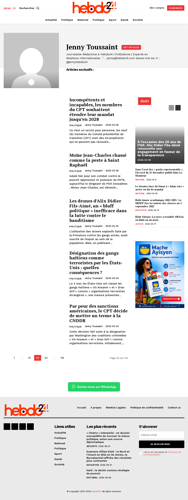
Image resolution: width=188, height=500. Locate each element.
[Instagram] (14, 426)
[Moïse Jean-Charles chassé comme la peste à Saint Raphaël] (35, 171)
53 (46, 357)
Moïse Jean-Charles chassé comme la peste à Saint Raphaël (97, 160)
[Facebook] (7, 426)
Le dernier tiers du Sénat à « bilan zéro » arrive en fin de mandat (159, 188)
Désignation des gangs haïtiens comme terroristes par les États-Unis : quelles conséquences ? (96, 262)
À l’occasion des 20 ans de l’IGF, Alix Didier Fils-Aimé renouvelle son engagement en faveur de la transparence (159, 148)
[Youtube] (30, 426)
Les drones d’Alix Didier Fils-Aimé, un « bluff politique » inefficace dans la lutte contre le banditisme (97, 210)
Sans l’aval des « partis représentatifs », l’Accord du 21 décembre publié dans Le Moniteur (159, 172)
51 (29, 357)
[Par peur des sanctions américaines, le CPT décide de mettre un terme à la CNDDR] (35, 324)
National (140, 180)
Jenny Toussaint (94, 125)
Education (141, 210)
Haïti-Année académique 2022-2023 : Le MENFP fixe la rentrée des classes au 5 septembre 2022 (158, 203)
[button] (30, 8)
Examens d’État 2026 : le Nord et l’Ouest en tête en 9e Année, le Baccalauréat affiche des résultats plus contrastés (108, 456)
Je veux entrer (160, 444)
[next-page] (71, 358)
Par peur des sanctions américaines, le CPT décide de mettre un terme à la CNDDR (98, 313)
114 (62, 357)
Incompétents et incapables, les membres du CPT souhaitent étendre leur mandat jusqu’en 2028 (95, 109)
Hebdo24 (96, 491)
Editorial (92, 477)
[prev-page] (7, 358)
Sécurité (91, 446)
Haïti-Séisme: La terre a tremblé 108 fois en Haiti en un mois (159, 218)
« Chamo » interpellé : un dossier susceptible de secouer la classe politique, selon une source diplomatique (108, 437)
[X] (31, 82)
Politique (75, 125)
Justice (139, 224)
